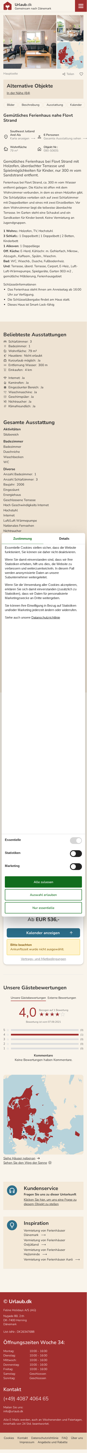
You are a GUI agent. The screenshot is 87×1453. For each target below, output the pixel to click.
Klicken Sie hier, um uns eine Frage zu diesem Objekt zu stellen (50, 1202)
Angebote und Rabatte (52, 1442)
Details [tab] (64, 538)
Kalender (76, 105)
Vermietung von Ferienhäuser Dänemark (44, 1232)
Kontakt (22, 1438)
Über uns (77, 1438)
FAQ (65, 1438)
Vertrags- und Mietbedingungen (43, 959)
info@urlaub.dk (13, 1411)
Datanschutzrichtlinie (45, 617)
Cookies (9, 1438)
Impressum (27, 1442)
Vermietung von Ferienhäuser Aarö (48, 1259)
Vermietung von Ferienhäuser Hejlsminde (44, 1252)
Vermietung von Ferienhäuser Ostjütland (44, 1242)
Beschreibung (30, 105)
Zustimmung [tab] (22, 538)
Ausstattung (55, 105)
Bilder (11, 105)
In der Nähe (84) (18, 93)
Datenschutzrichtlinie (44, 1438)
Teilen (70, 74)
